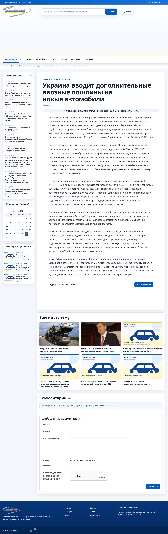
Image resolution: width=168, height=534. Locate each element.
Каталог (89, 59)
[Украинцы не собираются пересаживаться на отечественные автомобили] (142, 334)
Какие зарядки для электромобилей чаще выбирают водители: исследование (18, 139)
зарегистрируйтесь (84, 405)
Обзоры (68, 512)
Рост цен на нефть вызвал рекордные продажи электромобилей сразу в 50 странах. (23, 279)
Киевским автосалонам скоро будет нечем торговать (136, 382)
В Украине (47, 79)
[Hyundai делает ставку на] (9, 255)
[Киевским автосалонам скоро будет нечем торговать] (142, 366)
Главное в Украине (62, 79)
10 (7, 226)
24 (7, 234)
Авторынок (76, 59)
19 (14, 230)
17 (7, 230)
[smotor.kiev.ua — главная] (17, 11)
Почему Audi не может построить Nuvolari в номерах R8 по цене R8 (18, 94)
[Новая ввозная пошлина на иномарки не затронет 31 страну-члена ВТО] (101, 366)
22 (26, 230)
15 (26, 226)
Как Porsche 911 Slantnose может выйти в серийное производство (18, 85)
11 (11, 226)
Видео (64, 59)
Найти (111, 11)
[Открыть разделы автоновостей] (21, 59)
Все (30, 75)
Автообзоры (41, 59)
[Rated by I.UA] (39, 530)
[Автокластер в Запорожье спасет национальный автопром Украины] (101, 334)
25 (11, 234)
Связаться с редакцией (151, 2)
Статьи (28, 59)
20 (18, 230)
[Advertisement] (84, 37)
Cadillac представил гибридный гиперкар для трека (17, 129)
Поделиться (143, 284)
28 (22, 234)
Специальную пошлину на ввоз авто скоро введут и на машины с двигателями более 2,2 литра (54, 384)
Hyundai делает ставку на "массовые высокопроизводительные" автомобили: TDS (24, 257)
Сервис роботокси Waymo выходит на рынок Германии (16, 149)
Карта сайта (95, 515)
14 (22, 226)
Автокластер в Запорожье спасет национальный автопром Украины (97, 350)
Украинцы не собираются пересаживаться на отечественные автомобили (142, 350)
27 (18, 234)
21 (22, 230)
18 (11, 230)
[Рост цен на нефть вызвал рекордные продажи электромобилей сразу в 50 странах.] (9, 277)
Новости (68, 508)
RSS (163, 2)
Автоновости (11, 59)
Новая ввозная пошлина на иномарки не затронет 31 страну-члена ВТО (98, 382)
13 (18, 226)
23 (30, 230)
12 (14, 226)
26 (14, 234)
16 (30, 226)
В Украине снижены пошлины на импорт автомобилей (53, 350)
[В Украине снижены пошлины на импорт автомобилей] (59, 334)
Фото (54, 59)
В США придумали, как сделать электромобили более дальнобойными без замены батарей (17, 192)
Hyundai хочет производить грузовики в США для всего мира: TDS (18, 104)
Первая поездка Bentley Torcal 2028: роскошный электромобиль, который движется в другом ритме (18, 117)
